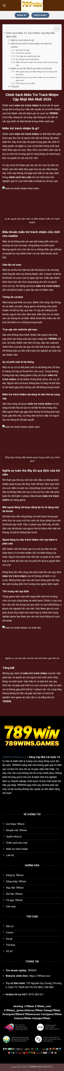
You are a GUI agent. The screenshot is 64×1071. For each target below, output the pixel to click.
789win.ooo (19, 757)
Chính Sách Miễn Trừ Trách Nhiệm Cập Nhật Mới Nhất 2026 (30, 35)
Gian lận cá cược (23, 50)
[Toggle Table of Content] (54, 28)
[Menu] (4, 5)
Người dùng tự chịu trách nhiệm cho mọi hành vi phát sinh (36, 78)
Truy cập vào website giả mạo (28, 56)
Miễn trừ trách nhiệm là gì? (22, 40)
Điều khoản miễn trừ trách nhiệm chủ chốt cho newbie (31, 45)
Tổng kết (15, 86)
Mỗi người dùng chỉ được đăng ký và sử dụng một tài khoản (36, 73)
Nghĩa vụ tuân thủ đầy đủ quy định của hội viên (31, 68)
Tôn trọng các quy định (25, 83)
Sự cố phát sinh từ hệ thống (27, 59)
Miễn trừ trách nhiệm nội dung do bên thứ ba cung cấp (37, 63)
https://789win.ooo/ (40, 975)
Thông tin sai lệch (23, 53)
